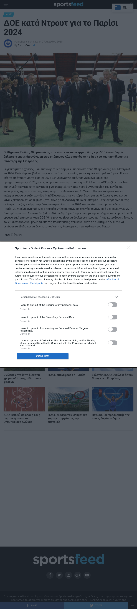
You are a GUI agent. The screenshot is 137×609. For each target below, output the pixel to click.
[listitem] (68, 297)
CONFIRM (42, 356)
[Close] (130, 248)
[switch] (112, 304)
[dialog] (68, 305)
